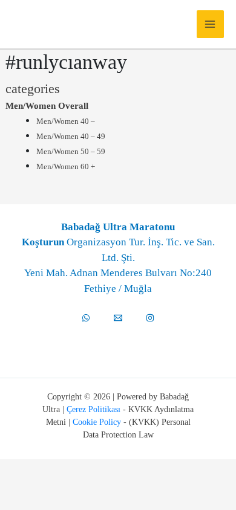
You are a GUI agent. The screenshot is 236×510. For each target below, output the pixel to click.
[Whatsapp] (85, 317)
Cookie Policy (97, 422)
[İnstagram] (150, 317)
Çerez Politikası (93, 409)
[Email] (118, 317)
